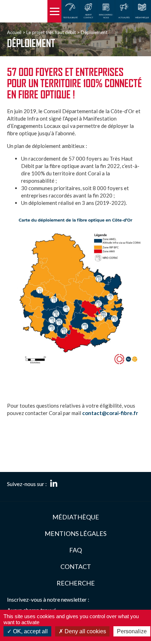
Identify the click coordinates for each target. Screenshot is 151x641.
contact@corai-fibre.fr (110, 413)
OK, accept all (30, 631)
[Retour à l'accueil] (23, 11)
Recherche (76, 583)
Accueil (14, 32)
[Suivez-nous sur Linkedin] (53, 484)
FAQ (75, 550)
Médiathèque (75, 517)
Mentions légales (75, 533)
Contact (75, 566)
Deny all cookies (84, 631)
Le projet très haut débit (51, 32)
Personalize (132, 631)
